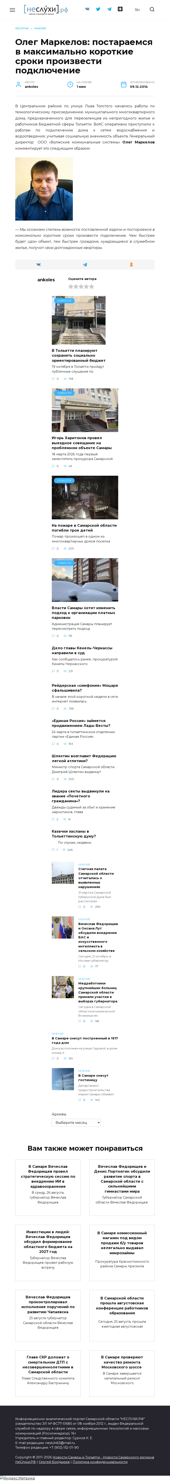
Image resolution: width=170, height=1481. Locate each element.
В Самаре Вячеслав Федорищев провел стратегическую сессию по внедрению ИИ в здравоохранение (48, 1176)
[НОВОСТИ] (79, 342)
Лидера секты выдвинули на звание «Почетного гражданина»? (81, 796)
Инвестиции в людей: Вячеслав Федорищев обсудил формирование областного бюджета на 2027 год (48, 1242)
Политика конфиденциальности (100, 1462)
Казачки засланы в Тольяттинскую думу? (74, 833)
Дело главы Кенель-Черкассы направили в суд (82, 650)
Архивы (59, 1114)
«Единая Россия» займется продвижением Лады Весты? (81, 723)
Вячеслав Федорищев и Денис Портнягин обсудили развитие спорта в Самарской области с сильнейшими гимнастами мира (122, 1178)
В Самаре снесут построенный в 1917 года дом (85, 1040)
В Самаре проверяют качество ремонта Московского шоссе (122, 1362)
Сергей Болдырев (54, 1462)
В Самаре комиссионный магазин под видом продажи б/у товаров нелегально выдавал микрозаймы (122, 1243)
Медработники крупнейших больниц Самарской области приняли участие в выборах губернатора (97, 993)
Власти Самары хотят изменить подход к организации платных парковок (83, 613)
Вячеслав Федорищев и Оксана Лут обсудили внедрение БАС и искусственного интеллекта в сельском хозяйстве (98, 937)
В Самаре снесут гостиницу (93, 1078)
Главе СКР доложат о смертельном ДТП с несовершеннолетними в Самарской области (48, 1364)
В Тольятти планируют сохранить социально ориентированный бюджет (79, 355)
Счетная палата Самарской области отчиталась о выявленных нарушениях (96, 878)
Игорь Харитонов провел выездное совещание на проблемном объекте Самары (82, 443)
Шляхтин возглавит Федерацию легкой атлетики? (84, 758)
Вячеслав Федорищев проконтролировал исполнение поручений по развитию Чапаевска (48, 1304)
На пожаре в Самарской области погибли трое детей (84, 527)
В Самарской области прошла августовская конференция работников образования (122, 1305)
